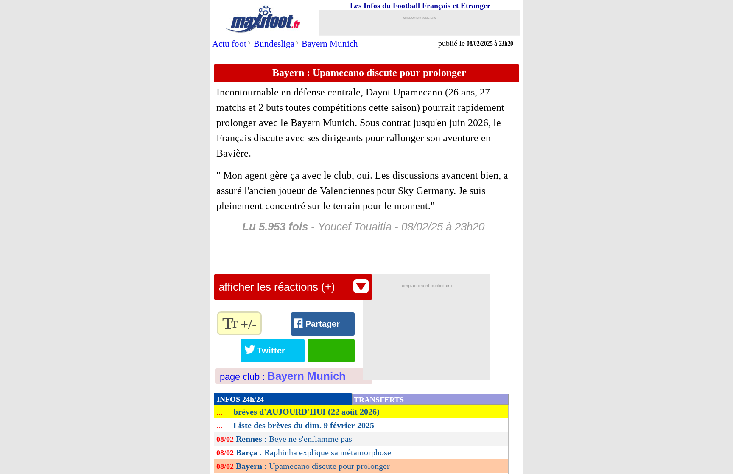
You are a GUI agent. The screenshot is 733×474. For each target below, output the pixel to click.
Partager (322, 323)
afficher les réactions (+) (276, 286)
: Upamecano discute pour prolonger (313, 466)
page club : (283, 376)
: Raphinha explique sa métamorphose (313, 452)
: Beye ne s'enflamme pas (294, 438)
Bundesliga (274, 44)
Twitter (271, 350)
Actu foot (229, 44)
